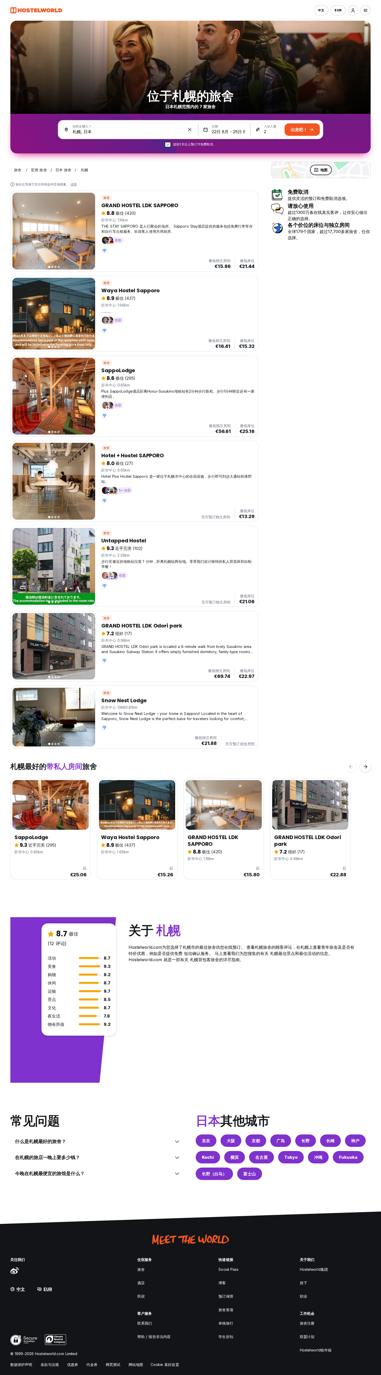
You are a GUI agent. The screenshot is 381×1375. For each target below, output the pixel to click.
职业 (303, 1296)
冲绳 (318, 1157)
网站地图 (136, 1364)
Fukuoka (348, 1157)
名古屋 (261, 1157)
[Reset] (190, 129)
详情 (73, 184)
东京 (206, 1140)
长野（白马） (214, 1173)
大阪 (231, 1140)
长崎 (330, 1140)
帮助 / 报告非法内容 (154, 1336)
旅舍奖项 (225, 1309)
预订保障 (225, 1296)
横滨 (234, 1157)
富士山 (249, 1173)
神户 (355, 1140)
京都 (256, 1140)
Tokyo (291, 1157)
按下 (303, 1283)
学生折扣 (225, 1336)
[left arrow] (351, 766)
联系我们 (144, 1323)
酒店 (141, 1283)
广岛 (281, 1140)
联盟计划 (307, 1336)
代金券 (91, 1364)
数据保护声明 (21, 1364)
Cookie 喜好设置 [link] (165, 1364)
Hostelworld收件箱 (315, 1350)
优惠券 (72, 1364)
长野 (305, 1140)
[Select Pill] (353, 10)
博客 (222, 1283)
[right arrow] (365, 766)
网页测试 (113, 1364)
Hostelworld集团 (314, 1269)
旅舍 (106, 198)
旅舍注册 (307, 1323)
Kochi (208, 1157)
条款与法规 (50, 1364)
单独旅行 (225, 1323)
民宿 (141, 1296)
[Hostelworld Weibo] (14, 1270)
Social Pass (228, 1269)
